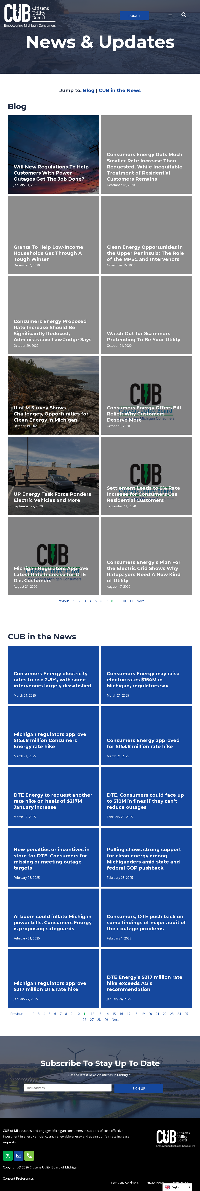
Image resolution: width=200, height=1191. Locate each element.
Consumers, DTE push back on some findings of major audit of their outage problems (146, 922)
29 (106, 1019)
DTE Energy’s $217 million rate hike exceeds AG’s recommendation (144, 983)
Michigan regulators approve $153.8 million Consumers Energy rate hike (50, 740)
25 (186, 1014)
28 (99, 1019)
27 (92, 1019)
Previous (62, 601)
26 (84, 1019)
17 (128, 1014)
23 (172, 1014)
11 (131, 601)
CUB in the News (120, 90)
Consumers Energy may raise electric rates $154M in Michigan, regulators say (143, 680)
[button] (170, 16)
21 (157, 1014)
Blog (89, 90)
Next (140, 601)
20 (150, 1014)
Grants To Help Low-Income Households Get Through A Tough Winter (48, 253)
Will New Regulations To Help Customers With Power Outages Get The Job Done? (51, 173)
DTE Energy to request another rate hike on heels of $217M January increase (53, 801)
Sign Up (139, 1088)
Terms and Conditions (125, 1182)
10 (124, 601)
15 (114, 1014)
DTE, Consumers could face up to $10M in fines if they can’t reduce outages (145, 801)
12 (92, 1014)
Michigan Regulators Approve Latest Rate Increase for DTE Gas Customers (51, 574)
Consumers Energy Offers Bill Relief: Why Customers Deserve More (144, 414)
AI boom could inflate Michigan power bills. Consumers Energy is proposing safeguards (53, 922)
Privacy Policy (155, 1182)
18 (136, 1014)
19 (143, 1014)
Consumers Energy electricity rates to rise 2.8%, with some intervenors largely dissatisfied (52, 680)
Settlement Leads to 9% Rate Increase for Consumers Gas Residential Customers (143, 494)
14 (107, 1014)
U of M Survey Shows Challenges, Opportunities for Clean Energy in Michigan (51, 414)
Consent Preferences (18, 1178)
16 (121, 1014)
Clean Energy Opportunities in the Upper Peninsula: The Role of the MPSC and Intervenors (145, 253)
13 (99, 1014)
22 (164, 1014)
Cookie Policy (179, 1182)
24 (179, 1014)
